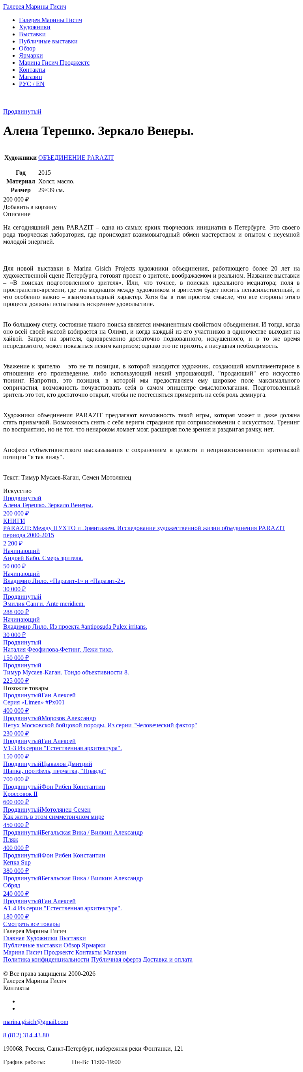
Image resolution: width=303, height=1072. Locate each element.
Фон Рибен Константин (73, 786)
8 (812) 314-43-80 (26, 1035)
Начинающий (21, 550)
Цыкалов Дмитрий (66, 763)
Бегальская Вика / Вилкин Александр (92, 832)
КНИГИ (14, 520)
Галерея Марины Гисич (34, 6)
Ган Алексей (58, 695)
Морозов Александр (68, 718)
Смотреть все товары (31, 924)
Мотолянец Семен (66, 809)
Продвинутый (22, 111)
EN (32, 83)
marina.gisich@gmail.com (35, 1021)
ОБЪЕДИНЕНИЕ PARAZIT (76, 157)
